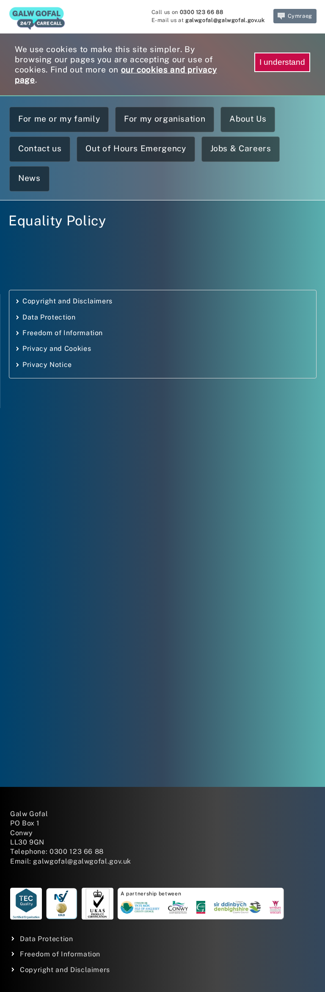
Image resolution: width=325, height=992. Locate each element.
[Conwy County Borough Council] (178, 909)
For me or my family (59, 118)
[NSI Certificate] (61, 904)
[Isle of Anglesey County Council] (140, 909)
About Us (247, 118)
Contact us (39, 148)
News (29, 178)
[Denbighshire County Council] (237, 909)
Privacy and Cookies (56, 349)
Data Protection (49, 317)
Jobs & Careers (240, 148)
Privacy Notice (47, 365)
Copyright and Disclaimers (67, 301)
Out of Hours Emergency (135, 148)
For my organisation (164, 118)
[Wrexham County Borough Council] (275, 909)
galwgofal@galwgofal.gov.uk (225, 20)
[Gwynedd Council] (201, 909)
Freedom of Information (62, 333)
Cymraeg (300, 16)
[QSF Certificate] (26, 904)
